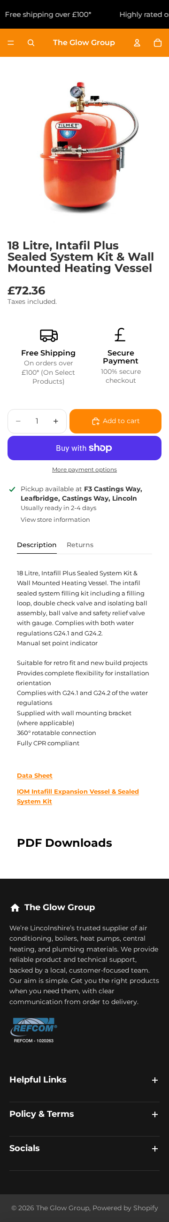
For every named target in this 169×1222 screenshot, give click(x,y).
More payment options (84, 469)
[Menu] (11, 43)
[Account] (137, 42)
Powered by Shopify (125, 1208)
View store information (55, 519)
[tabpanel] (84, 687)
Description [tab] (37, 545)
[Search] (31, 42)
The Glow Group (62, 1208)
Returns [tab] (80, 545)
